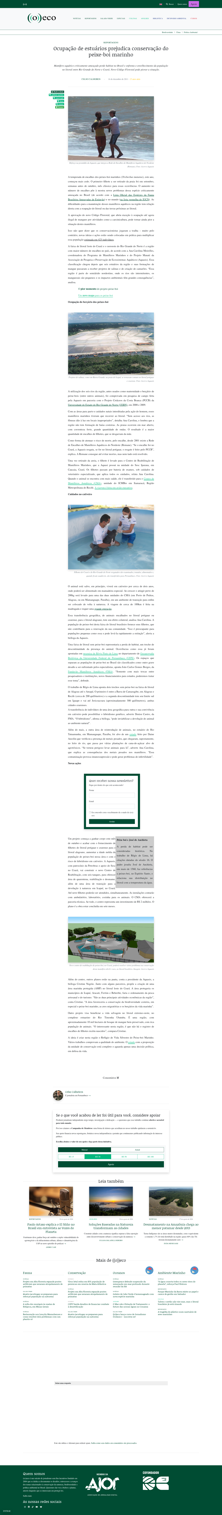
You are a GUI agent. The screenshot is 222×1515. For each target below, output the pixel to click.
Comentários (109, 1077)
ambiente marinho (57, 95)
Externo (71, 1279)
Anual (137, 1149)
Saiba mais (27, 1495)
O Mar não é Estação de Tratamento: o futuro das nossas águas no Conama (131, 1305)
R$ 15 (71, 1156)
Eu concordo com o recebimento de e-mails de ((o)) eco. (112, 814)
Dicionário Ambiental (176, 18)
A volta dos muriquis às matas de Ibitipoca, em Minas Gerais (39, 1305)
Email (91, 801)
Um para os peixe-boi (95, 295)
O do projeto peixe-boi (98, 288)
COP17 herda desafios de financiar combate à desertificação (88, 1305)
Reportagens (90, 18)
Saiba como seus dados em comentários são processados (114, 1443)
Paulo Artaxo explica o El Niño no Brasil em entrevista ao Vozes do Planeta (51, 1228)
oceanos (60, 104)
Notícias (77, 18)
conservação (59, 98)
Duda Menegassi (171, 1243)
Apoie (194, 4)
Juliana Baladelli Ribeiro (111, 1240)
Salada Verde (106, 18)
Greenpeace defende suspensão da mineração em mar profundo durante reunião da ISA (131, 1284)
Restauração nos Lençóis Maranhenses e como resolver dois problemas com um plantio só (42, 1317)
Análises (145, 18)
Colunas (133, 18)
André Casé (51, 1247)
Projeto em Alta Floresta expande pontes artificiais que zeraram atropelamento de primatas (43, 1284)
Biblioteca (158, 18)
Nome (91, 790)
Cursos (194, 18)
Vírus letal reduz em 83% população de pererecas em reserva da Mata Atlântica (87, 1282)
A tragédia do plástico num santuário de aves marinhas (177, 1313)
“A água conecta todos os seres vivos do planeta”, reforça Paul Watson (176, 1282)
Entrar (6, 1511)
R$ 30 (97, 1156)
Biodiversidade (167, 32)
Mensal (84, 1149)
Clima (178, 32)
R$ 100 (151, 1156)
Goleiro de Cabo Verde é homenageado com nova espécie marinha (133, 1295)
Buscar (171, 4)
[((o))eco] (42, 18)
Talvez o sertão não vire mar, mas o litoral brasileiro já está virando (178, 1303)
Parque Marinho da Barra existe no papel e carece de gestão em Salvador (178, 1292)
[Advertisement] (178, 491)
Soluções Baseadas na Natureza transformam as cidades (111, 1226)
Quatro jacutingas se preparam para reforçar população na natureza (40, 1295)
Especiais (121, 18)
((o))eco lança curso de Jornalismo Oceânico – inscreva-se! (129, 1315)
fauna (61, 101)
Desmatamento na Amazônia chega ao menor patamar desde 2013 (171, 1226)
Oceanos (60, 107)
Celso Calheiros (91, 79)
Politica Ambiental (190, 32)
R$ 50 (124, 1156)
